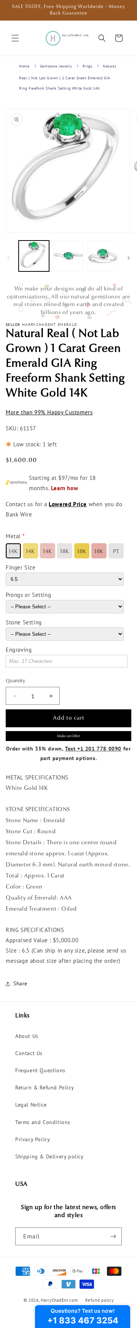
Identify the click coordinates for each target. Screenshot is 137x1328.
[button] (15, 38)
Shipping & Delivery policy (49, 1156)
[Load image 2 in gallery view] (68, 256)
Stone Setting (24, 622)
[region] (68, 301)
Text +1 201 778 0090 (93, 748)
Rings (87, 66)
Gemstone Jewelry (56, 66)
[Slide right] (128, 258)
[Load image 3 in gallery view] (103, 256)
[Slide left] (8, 258)
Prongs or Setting (28, 594)
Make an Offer (68, 736)
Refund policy (99, 1300)
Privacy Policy (32, 1139)
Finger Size (21, 567)
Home (24, 66)
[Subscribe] (113, 1236)
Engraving (19, 649)
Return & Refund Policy (44, 1087)
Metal (13, 536)
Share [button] (20, 983)
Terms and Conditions (42, 1122)
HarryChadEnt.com (59, 1299)
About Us (26, 1036)
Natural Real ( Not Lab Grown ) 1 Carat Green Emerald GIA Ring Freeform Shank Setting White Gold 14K (67, 77)
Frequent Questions (40, 1070)
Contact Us (29, 1053)
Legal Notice (30, 1104)
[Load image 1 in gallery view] (34, 256)
